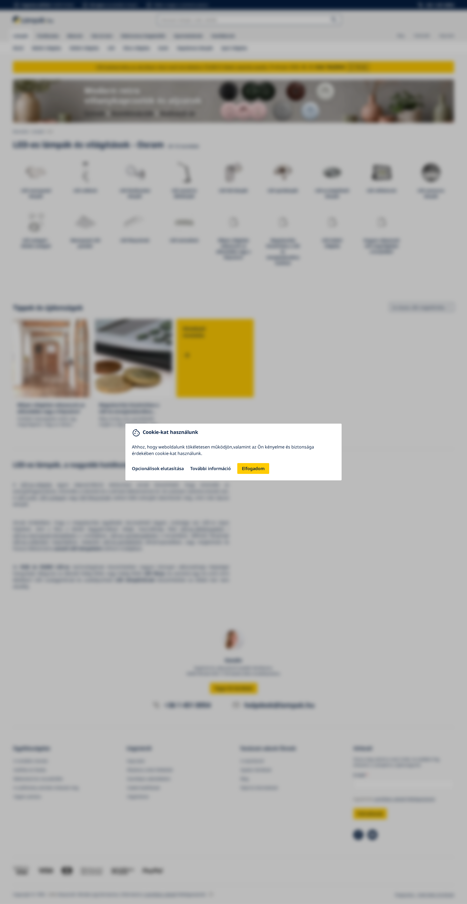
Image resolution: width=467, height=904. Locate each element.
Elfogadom (253, 468)
